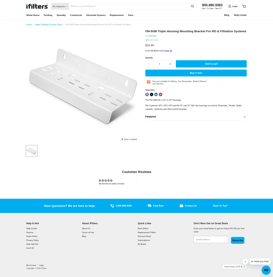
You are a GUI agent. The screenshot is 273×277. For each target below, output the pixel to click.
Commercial (76, 15)
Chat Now (158, 206)
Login (41, 265)
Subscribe (237, 240)
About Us (86, 228)
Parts (130, 15)
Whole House (33, 15)
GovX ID (30, 248)
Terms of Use (88, 232)
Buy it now (196, 73)
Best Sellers (143, 228)
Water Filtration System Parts (48, 24)
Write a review (161, 182)
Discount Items (144, 236)
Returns (29, 232)
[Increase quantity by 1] (170, 63)
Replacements (117, 15)
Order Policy (31, 236)
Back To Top (220, 206)
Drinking (48, 15)
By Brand (142, 244)
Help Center (240, 15)
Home (29, 24)
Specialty (61, 15)
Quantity (149, 58)
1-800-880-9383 (124, 206)
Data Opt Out (32, 244)
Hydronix (152, 36)
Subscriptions (144, 240)
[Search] (192, 6)
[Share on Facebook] (147, 94)
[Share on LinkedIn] (156, 94)
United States (233, 267)
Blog (226, 15)
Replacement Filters (147, 232)
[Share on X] (151, 94)
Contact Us (191, 206)
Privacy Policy (32, 240)
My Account (31, 265)
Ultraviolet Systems (96, 15)
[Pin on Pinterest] (160, 94)
